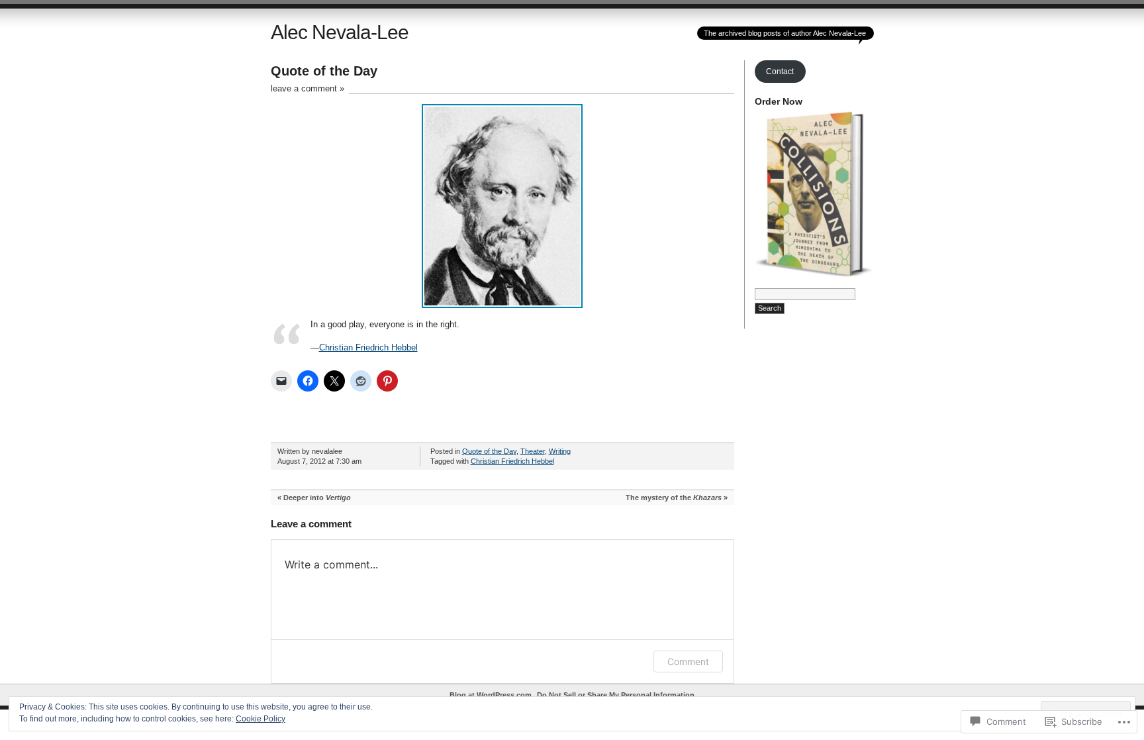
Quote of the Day (489, 451)
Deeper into (317, 498)
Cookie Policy (260, 718)
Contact (780, 71)
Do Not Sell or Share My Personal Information (615, 695)
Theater (532, 451)
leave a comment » (307, 88)
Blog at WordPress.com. (492, 695)
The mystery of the (674, 498)
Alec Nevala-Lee (339, 32)
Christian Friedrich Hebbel (368, 347)
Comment (688, 661)
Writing (560, 451)
